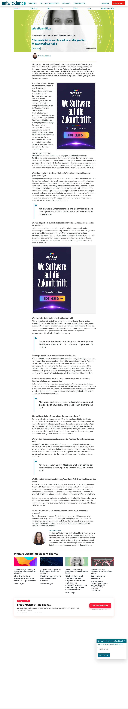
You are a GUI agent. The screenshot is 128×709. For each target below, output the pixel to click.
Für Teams (32, 3)
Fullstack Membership (49, 3)
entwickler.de (14, 3)
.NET (49, 8)
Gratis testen (118, 3)
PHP (61, 8)
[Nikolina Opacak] (35, 56)
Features (66, 3)
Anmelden (105, 3)
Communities (79, 3)
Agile (89, 8)
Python (75, 8)
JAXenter (17, 8)
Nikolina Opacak (44, 56)
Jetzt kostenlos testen (100, 606)
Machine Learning (107, 8)
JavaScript (33, 8)
